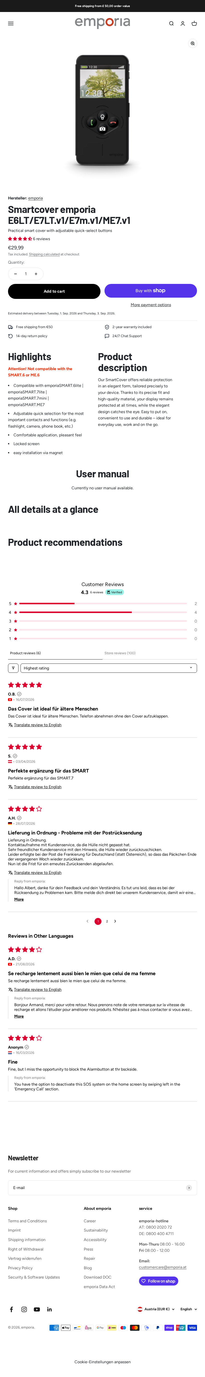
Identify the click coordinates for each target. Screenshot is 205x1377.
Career (90, 1221)
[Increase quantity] (36, 274)
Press (88, 1249)
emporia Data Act (99, 1286)
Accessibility (95, 1239)
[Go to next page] (116, 921)
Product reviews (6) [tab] (25, 653)
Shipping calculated (44, 254)
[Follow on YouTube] (37, 1309)
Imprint (14, 1230)
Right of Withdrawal (26, 1249)
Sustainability (96, 1230)
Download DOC (98, 1277)
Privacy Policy (20, 1268)
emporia (35, 198)
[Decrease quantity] (15, 274)
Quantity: (16, 262)
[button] (20, 238)
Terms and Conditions (27, 1221)
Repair (89, 1258)
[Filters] (13, 668)
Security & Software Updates (34, 1277)
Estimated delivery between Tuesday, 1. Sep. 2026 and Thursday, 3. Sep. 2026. (61, 313)
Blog (88, 1268)
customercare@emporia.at (162, 1267)
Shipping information (27, 1239)
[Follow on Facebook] (11, 1309)
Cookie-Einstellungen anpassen (102, 1362)
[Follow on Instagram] (24, 1309)
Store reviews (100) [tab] (120, 653)
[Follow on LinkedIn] (49, 1309)
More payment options (151, 304)
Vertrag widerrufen (25, 1258)
